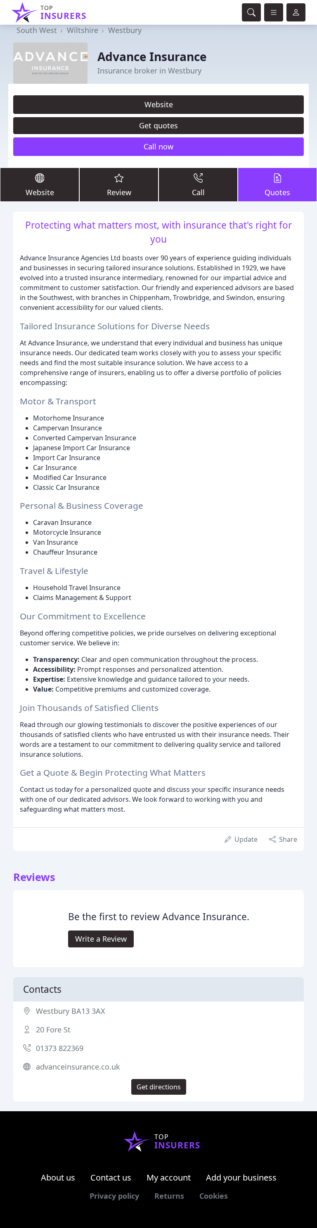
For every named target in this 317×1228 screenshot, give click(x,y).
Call (198, 192)
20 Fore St (53, 1029)
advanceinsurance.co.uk (78, 1067)
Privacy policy (114, 1196)
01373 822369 (59, 1048)
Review (119, 192)
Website (158, 104)
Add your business (241, 1177)
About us (58, 1177)
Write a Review (101, 939)
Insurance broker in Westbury (149, 71)
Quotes (277, 192)
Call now (158, 146)
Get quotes (158, 125)
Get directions (159, 1086)
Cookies (213, 1196)
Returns (169, 1196)
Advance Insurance (152, 56)
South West (37, 30)
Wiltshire (82, 30)
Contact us (110, 1177)
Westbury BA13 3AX (70, 1011)
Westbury (125, 30)
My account (169, 1177)
